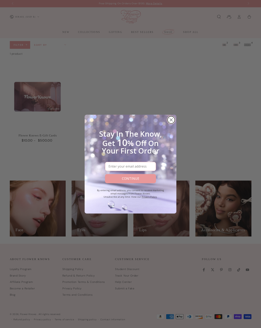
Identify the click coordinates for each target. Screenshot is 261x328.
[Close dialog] (171, 119)
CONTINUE (130, 178)
